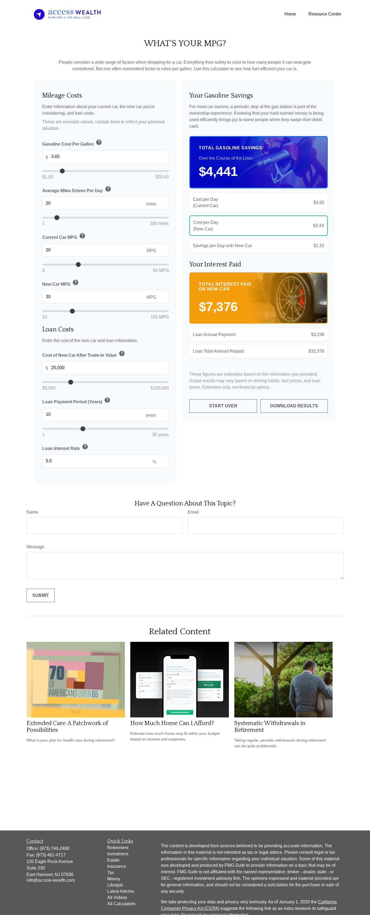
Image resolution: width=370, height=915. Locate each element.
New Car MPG (60, 283)
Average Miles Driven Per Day (76, 189)
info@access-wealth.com (51, 880)
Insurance (116, 866)
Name (32, 512)
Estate (113, 860)
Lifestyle (115, 885)
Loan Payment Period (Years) (76, 400)
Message (35, 547)
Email (193, 512)
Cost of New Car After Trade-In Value (83, 354)
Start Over (223, 406)
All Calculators (121, 903)
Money (113, 879)
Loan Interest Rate (65, 447)
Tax (110, 872)
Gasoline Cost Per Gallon (72, 143)
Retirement (117, 847)
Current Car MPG (64, 236)
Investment (117, 854)
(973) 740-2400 (54, 848)
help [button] (99, 142)
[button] (290, 14)
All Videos (117, 897)
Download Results (294, 406)
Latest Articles (120, 891)
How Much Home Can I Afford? (172, 723)
